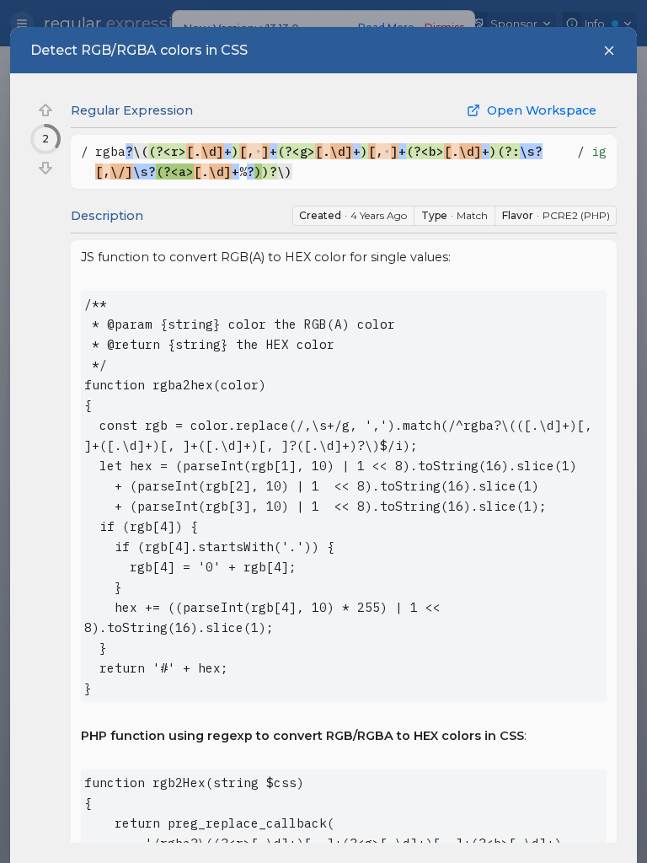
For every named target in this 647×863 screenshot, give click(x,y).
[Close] (609, 50)
